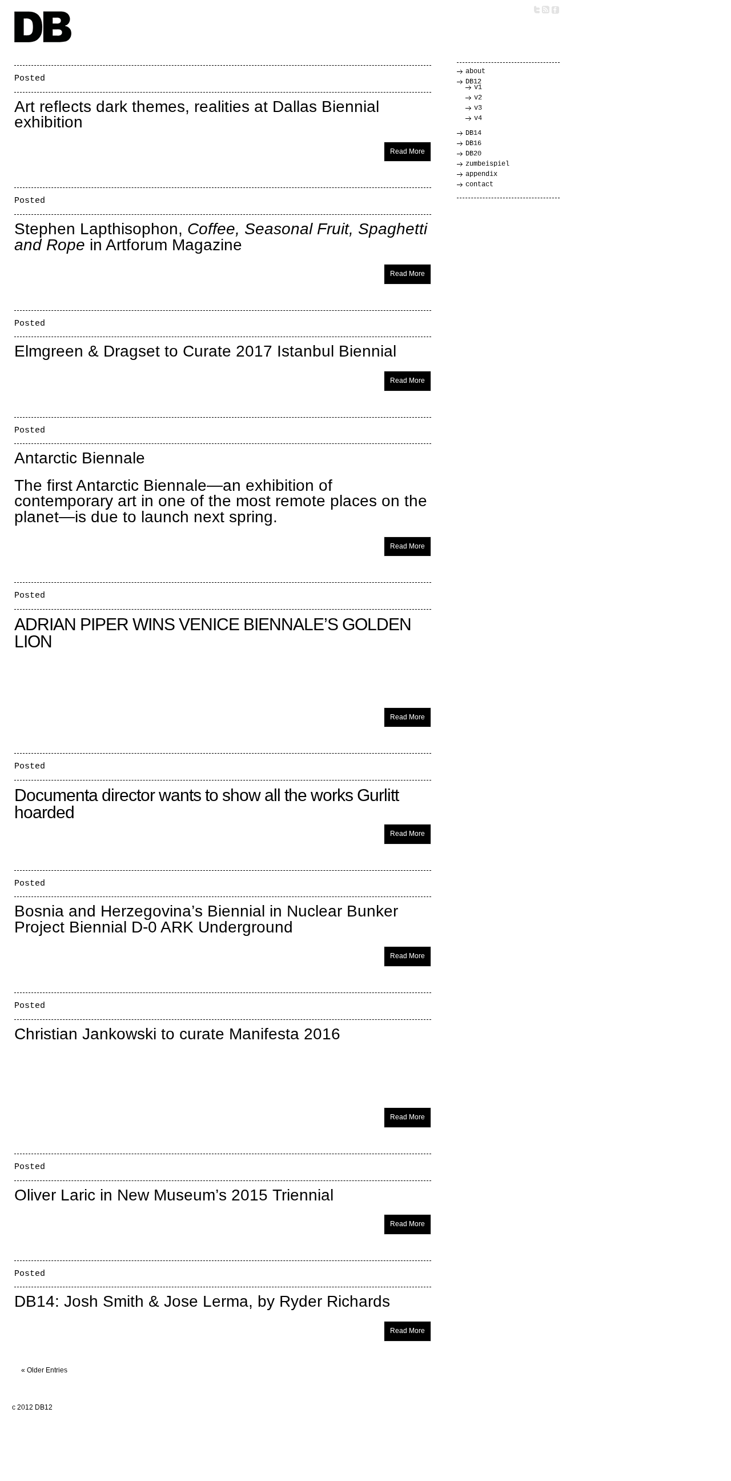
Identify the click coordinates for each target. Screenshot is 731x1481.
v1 (478, 87)
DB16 (473, 143)
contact (479, 185)
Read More (407, 151)
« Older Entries (44, 1370)
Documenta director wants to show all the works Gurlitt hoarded (206, 804)
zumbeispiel (487, 164)
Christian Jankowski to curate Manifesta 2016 (177, 1034)
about (475, 71)
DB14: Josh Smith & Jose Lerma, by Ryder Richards (202, 1301)
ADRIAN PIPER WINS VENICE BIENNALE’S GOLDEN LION (212, 633)
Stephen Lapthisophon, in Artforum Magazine (220, 237)
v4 (478, 118)
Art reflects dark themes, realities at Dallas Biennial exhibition (196, 114)
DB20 (473, 154)
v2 (478, 98)
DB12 (473, 82)
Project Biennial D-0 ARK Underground (153, 927)
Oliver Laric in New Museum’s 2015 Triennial (174, 1195)
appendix (481, 174)
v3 (478, 108)
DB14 (473, 133)
